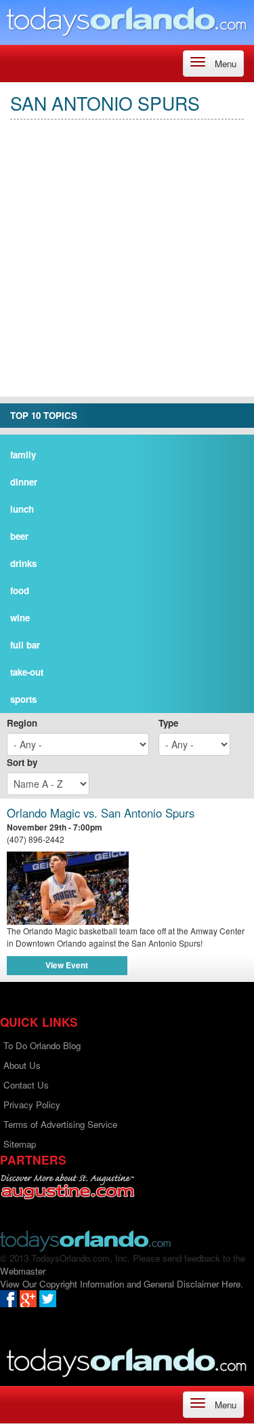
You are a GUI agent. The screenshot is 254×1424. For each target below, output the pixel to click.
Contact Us (26, 1084)
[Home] (127, 20)
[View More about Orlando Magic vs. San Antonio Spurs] (127, 888)
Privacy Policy (31, 1104)
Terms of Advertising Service (60, 1124)
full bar (25, 644)
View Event (66, 965)
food (19, 590)
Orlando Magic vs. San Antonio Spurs (100, 813)
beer (19, 536)
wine (20, 617)
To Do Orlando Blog (42, 1045)
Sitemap (19, 1143)
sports (23, 699)
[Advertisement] (127, 269)
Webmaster (22, 1270)
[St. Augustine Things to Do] (67, 1186)
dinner (23, 481)
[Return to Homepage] (85, 1239)
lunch (22, 509)
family (23, 454)
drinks (23, 563)
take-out (26, 671)
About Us (22, 1065)
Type (168, 722)
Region (22, 722)
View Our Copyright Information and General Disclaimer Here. (121, 1283)
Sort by (22, 762)
